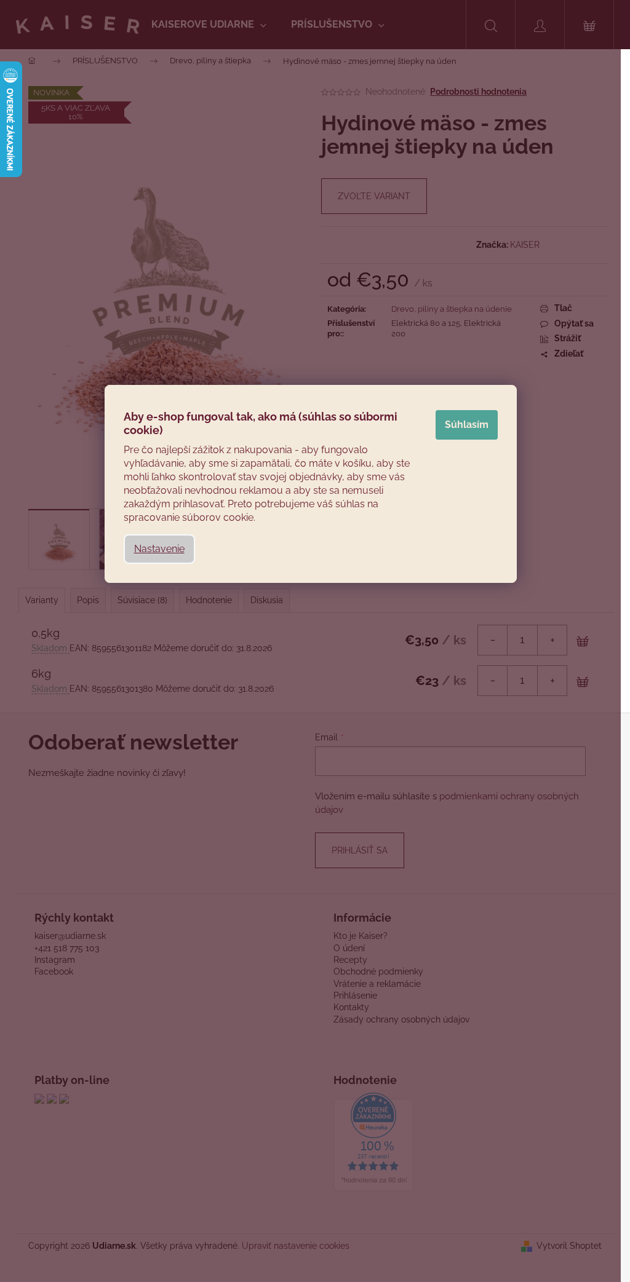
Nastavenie (159, 549)
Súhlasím (466, 424)
